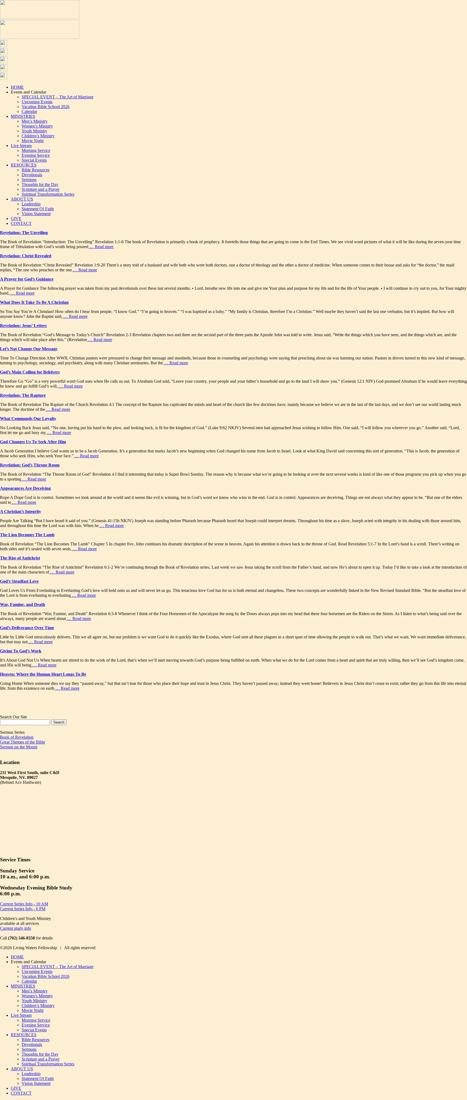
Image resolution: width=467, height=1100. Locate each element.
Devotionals (32, 174)
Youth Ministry (34, 131)
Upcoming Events (37, 101)
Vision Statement (36, 213)
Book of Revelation (17, 737)
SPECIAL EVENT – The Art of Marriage (58, 97)
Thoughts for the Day (40, 184)
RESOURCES (23, 165)
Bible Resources (35, 170)
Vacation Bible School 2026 (45, 106)
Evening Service (36, 155)
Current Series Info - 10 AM (24, 904)
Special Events (34, 160)
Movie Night (33, 140)
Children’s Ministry (38, 136)
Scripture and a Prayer (40, 189)
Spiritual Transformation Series (48, 194)
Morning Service (36, 150)
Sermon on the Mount (18, 747)
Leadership (31, 204)
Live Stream (21, 145)
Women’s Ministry (37, 126)
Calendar (29, 111)
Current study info (15, 928)
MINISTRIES (23, 116)
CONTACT (21, 223)
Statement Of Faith (38, 208)
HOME (17, 87)
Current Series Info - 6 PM (22, 908)
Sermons (29, 179)
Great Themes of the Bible (22, 742)
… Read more (101, 246)
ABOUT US (22, 199)
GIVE (16, 218)
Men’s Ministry (35, 121)
